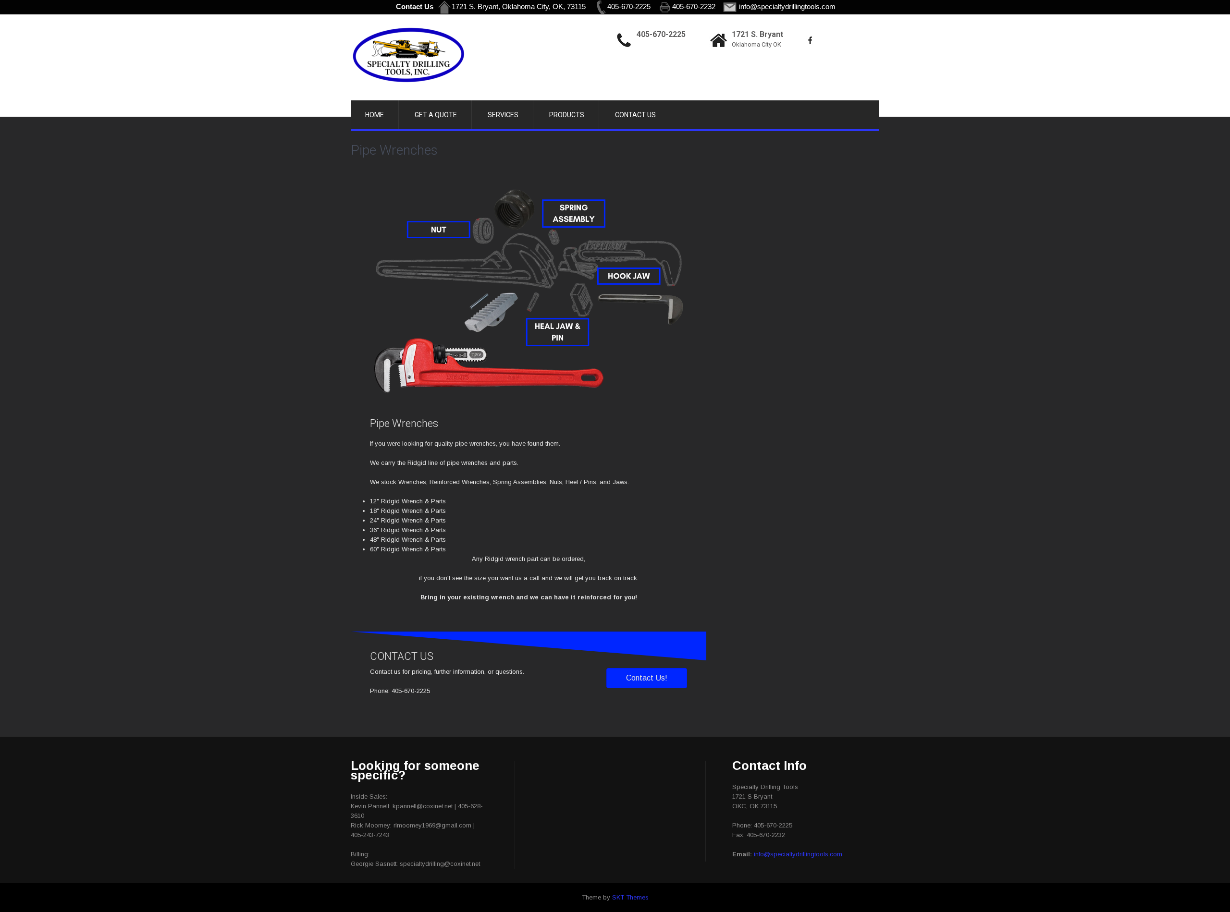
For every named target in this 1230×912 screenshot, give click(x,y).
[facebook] (810, 40)
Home (374, 115)
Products (566, 115)
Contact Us (635, 115)
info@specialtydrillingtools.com (798, 854)
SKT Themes (630, 897)
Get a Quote (436, 115)
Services (503, 115)
